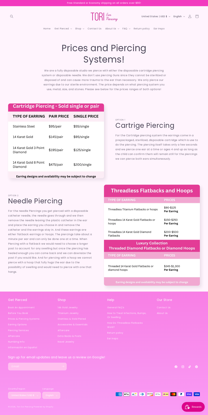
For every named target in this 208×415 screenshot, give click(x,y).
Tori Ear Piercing (25, 407)
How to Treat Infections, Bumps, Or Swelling (126, 315)
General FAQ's (115, 307)
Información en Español (22, 347)
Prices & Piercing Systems (24, 319)
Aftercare (14, 336)
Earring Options (17, 324)
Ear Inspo (112, 338)
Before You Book (18, 313)
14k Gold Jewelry (68, 307)
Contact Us (164, 307)
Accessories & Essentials (72, 324)
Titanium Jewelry (68, 313)
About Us (162, 313)
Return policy (115, 332)
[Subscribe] (62, 366)
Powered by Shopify (43, 407)
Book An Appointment (21, 307)
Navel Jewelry (66, 341)
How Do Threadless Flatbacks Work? (125, 325)
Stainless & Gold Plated (72, 319)
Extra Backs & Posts (69, 336)
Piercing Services (18, 330)
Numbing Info (16, 341)
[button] (11, 16)
